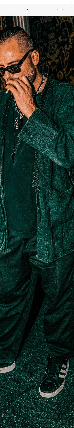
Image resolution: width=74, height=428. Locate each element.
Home (58, 9)
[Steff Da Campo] (4, 2)
